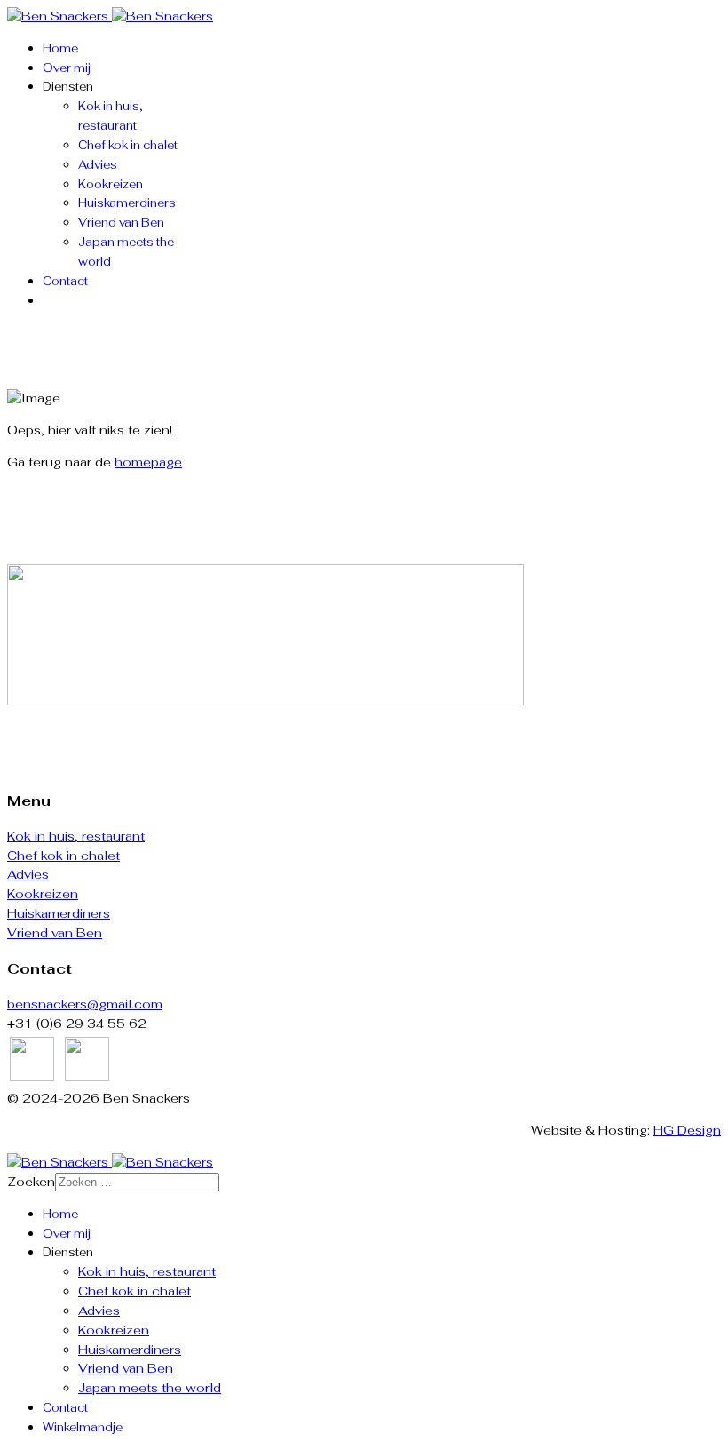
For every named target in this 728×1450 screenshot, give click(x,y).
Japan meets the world (149, 1388)
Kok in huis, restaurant (76, 836)
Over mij (67, 68)
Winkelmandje (83, 1427)
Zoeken (31, 1182)
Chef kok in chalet (128, 145)
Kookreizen (110, 184)
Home (60, 48)
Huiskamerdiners (127, 203)
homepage (148, 462)
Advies (97, 164)
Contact (65, 281)
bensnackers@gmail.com (84, 1004)
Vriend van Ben (121, 222)
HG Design (687, 1130)
